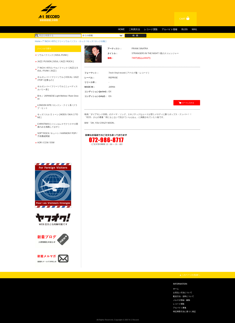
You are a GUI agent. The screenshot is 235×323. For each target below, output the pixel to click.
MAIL (194, 29)
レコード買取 (151, 29)
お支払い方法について (182, 292)
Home (38, 41)
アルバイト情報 (169, 29)
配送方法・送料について (183, 296)
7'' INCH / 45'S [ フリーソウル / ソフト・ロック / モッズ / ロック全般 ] (74, 41)
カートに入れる (188, 103)
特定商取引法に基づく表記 (184, 311)
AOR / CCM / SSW (45, 142)
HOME (121, 29)
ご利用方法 (134, 29)
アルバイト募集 (179, 308)
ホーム (176, 289)
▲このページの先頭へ (189, 275)
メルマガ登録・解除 (181, 300)
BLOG (184, 29)
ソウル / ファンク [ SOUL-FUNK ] (52, 55)
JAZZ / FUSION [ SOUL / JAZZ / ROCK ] (55, 61)
